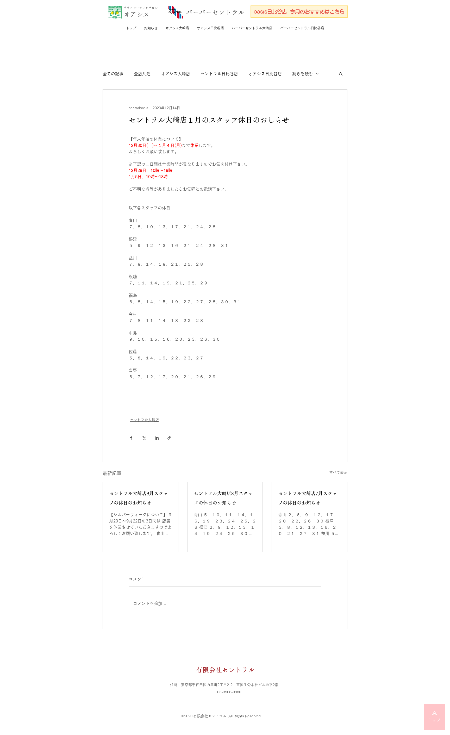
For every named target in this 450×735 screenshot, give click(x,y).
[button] (340, 74)
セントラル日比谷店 (219, 74)
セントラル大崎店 (144, 420)
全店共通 (142, 74)
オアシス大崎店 (175, 74)
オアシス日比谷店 (265, 74)
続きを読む (302, 74)
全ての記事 (113, 74)
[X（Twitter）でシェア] (143, 437)
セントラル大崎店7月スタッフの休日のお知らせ (307, 498)
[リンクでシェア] (169, 437)
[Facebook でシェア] (131, 437)
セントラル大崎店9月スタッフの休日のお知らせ (138, 498)
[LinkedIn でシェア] (156, 437)
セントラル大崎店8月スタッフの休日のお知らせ (223, 498)
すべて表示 (338, 472)
